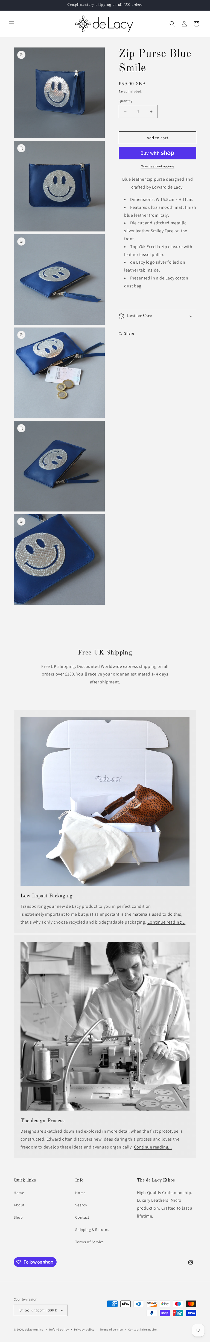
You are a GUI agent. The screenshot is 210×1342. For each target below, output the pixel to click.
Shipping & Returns (92, 1229)
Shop (18, 1217)
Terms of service (111, 1329)
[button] (11, 24)
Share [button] (129, 333)
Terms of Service (89, 1241)
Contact (82, 1217)
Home (19, 1192)
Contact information (143, 1329)
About (19, 1205)
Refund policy (59, 1329)
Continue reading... (166, 922)
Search (81, 1205)
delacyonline (34, 1329)
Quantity (125, 101)
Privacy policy (84, 1329)
